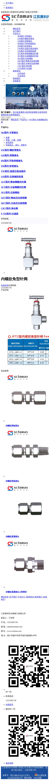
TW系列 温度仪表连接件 (28, 49)
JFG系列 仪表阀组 (25, 59)
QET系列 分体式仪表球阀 (28, 63)
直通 (8, 138)
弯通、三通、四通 (13, 140)
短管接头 (9, 143)
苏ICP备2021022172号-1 (20, 775)
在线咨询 (5, 285)
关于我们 (9, 3)
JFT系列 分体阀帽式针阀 (28, 56)
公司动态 (21, 73)
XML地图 (38, 778)
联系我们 (9, 8)
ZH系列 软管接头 (25, 46)
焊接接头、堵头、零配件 (16, 145)
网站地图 (28, 778)
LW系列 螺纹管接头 (26, 39)
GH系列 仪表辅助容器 (27, 51)
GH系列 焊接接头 (25, 41)
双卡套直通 (17, 112)
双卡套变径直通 (29, 112)
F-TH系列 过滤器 (25, 68)
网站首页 (16, 29)
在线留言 (16, 81)
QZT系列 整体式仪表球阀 (28, 61)
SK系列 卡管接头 (25, 36)
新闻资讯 (16, 71)
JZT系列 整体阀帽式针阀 (28, 54)
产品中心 (16, 34)
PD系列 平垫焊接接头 (27, 44)
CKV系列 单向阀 (25, 66)
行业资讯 (21, 76)
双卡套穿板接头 (13, 115)
